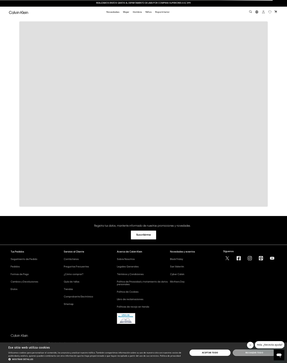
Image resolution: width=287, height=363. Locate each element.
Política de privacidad (170, 355)
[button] (250, 12)
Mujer (126, 12)
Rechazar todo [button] (254, 352)
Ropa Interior (162, 12)
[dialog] (143, 352)
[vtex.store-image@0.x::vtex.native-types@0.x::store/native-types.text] (227, 258)
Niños (148, 12)
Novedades (112, 12)
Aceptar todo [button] (210, 352)
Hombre (137, 12)
